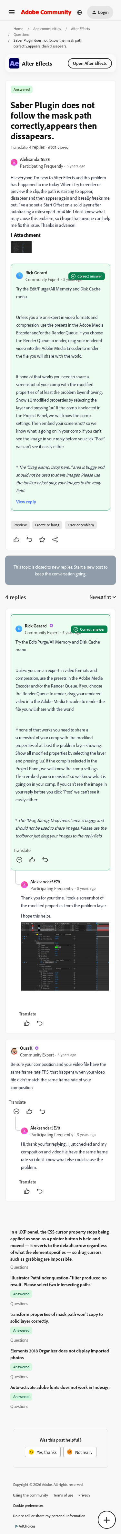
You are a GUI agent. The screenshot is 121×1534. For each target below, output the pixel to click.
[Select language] (79, 12)
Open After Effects (90, 63)
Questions (21, 34)
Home (18, 28)
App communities (47, 28)
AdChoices (27, 1526)
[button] (11, 14)
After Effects (80, 28)
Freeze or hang (47, 524)
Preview (20, 524)
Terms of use (63, 1495)
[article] (60, 742)
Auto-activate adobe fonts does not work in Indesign (60, 1387)
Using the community (30, 1495)
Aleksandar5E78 (35, 159)
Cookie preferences (28, 1505)
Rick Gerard (36, 272)
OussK (26, 1048)
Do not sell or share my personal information (49, 1515)
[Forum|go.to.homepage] (46, 12)
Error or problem (81, 524)
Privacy (84, 1495)
